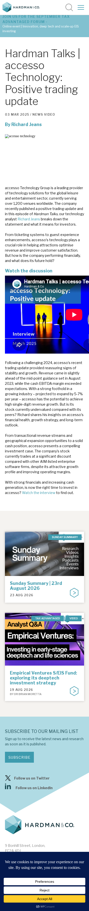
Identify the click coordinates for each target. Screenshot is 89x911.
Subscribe (19, 757)
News (37, 114)
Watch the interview (38, 493)
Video (49, 114)
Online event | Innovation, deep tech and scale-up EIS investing (40, 29)
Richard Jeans (26, 124)
